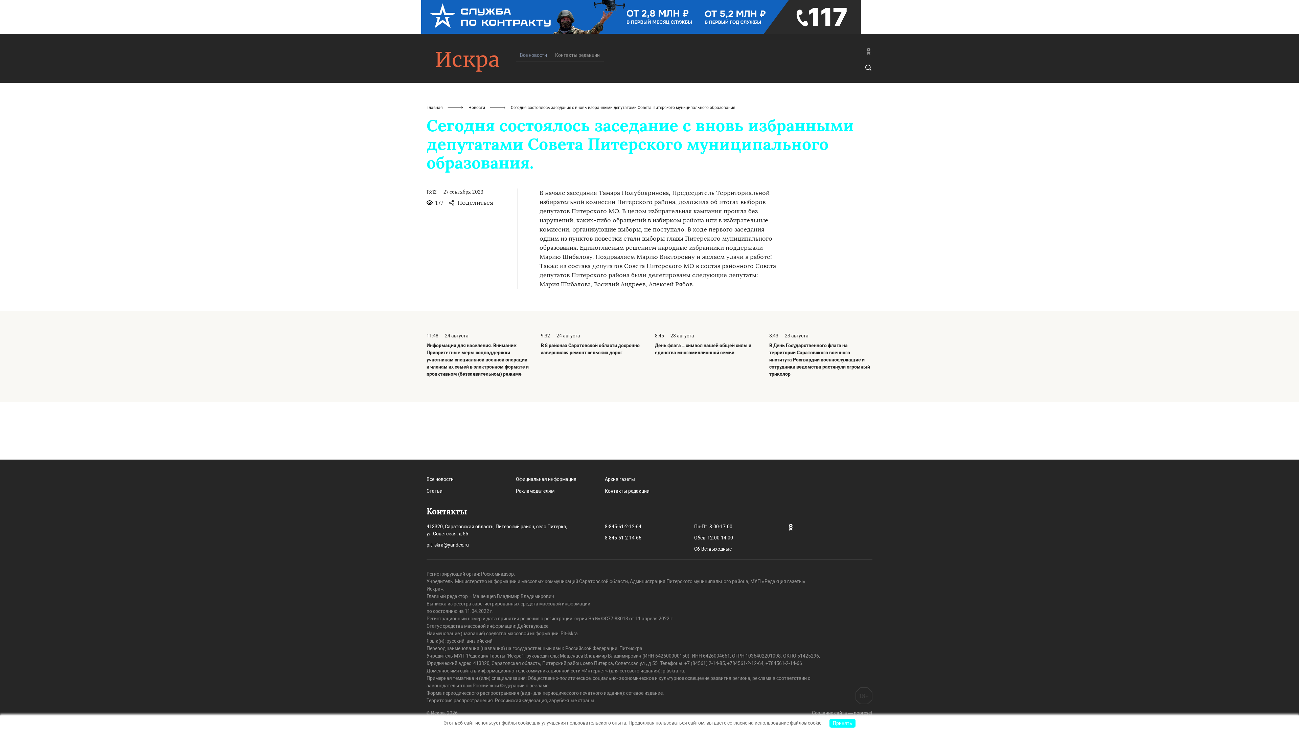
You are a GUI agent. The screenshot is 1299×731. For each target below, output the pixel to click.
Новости (477, 107)
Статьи (434, 491)
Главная (435, 107)
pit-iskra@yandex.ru (448, 545)
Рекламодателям (535, 491)
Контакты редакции (577, 55)
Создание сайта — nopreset (842, 713)
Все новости (440, 479)
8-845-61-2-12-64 (623, 526)
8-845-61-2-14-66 (623, 537)
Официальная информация (546, 479)
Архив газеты (620, 479)
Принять (842, 723)
